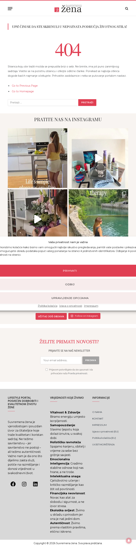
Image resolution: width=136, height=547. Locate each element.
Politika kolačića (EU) (104, 437)
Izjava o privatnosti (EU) (105, 431)
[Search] (126, 9)
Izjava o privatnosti (70, 305)
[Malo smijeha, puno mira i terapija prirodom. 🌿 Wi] (98, 219)
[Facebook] (13, 484)
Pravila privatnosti (77, 373)
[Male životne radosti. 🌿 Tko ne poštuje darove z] (37, 158)
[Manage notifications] (129, 540)
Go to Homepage (23, 91)
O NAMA (97, 412)
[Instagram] (24, 484)
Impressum (91, 305)
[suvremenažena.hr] (68, 9)
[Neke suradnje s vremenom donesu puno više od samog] (37, 219)
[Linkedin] (35, 484)
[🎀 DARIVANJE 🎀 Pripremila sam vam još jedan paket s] (98, 158)
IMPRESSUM (99, 425)
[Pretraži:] (43, 102)
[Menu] (10, 9)
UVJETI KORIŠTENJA (103, 444)
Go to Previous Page (25, 85)
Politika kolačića (47, 305)
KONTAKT (97, 418)
